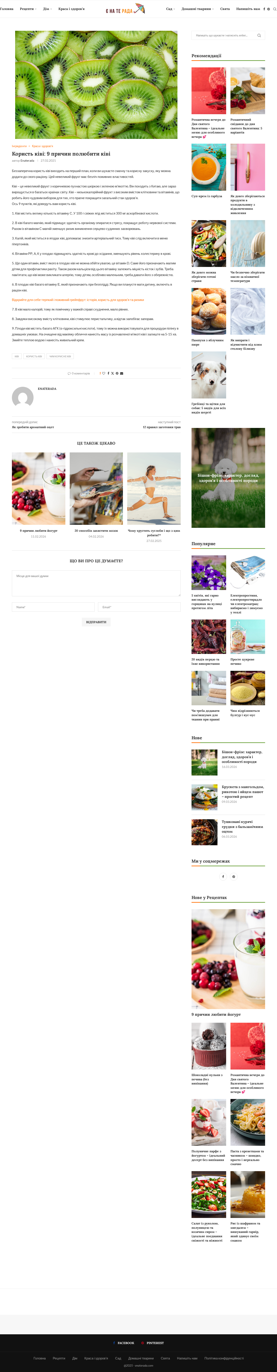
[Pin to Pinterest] (117, 373)
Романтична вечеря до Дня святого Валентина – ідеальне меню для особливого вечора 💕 (208, 128)
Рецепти (27, 9)
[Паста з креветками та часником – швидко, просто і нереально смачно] (247, 1122)
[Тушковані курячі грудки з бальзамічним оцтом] (204, 832)
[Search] (275, 9)
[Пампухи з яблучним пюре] (209, 311)
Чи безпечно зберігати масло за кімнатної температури (247, 276)
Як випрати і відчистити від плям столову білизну (246, 344)
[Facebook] (264, 9)
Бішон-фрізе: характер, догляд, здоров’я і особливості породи (228, 478)
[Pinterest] (268, 9)
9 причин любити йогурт (38, 531)
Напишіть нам (248, 9)
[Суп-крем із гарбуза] (209, 167)
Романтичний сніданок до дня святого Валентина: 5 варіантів (246, 126)
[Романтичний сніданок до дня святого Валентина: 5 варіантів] (247, 90)
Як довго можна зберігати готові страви (204, 276)
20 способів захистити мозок (96, 531)
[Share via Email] (121, 373)
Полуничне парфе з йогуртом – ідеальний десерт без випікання (208, 1155)
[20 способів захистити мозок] (96, 488)
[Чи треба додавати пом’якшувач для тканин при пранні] (209, 688)
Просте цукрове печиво (242, 661)
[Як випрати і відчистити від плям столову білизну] (247, 311)
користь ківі (34, 356)
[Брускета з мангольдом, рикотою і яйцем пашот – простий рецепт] (204, 797)
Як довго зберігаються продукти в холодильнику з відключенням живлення (247, 204)
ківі (17, 356)
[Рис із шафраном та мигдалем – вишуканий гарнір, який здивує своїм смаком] (247, 1194)
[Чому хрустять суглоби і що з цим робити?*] (154, 488)
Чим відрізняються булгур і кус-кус (245, 713)
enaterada (27, 160)
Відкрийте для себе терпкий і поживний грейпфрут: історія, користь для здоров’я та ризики (78, 300)
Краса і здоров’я (71, 9)
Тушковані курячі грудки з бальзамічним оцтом (242, 826)
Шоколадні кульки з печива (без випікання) (207, 1079)
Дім (46, 9)
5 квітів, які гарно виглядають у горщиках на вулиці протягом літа (207, 601)
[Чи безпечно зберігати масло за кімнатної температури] (247, 243)
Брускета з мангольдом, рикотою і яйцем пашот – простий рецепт (243, 792)
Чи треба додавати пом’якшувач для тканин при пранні (206, 715)
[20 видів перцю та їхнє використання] (209, 636)
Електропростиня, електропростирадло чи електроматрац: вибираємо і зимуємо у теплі (246, 603)
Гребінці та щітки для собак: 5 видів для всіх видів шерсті (209, 408)
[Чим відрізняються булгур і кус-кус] (247, 688)
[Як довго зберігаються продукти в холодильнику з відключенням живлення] (247, 167)
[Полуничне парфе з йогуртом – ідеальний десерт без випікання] (209, 1122)
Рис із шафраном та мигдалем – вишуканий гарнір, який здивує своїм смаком (245, 1231)
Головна (6, 9)
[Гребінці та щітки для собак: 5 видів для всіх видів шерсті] (209, 374)
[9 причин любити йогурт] (38, 488)
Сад (169, 9)
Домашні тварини (196, 9)
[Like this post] (103, 373)
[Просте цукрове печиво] (247, 636)
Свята (225, 9)
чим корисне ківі (60, 356)
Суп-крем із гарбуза (207, 196)
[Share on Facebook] (108, 373)
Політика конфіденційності (224, 1358)
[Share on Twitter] (112, 373)
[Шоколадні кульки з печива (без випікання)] (209, 1046)
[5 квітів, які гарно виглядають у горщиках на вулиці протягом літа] (209, 572)
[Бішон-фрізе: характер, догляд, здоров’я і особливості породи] (204, 762)
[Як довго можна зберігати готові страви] (209, 243)
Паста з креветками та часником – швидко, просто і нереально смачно (247, 1157)
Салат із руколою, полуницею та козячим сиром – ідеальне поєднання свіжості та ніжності (207, 1231)
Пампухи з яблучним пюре (208, 342)
